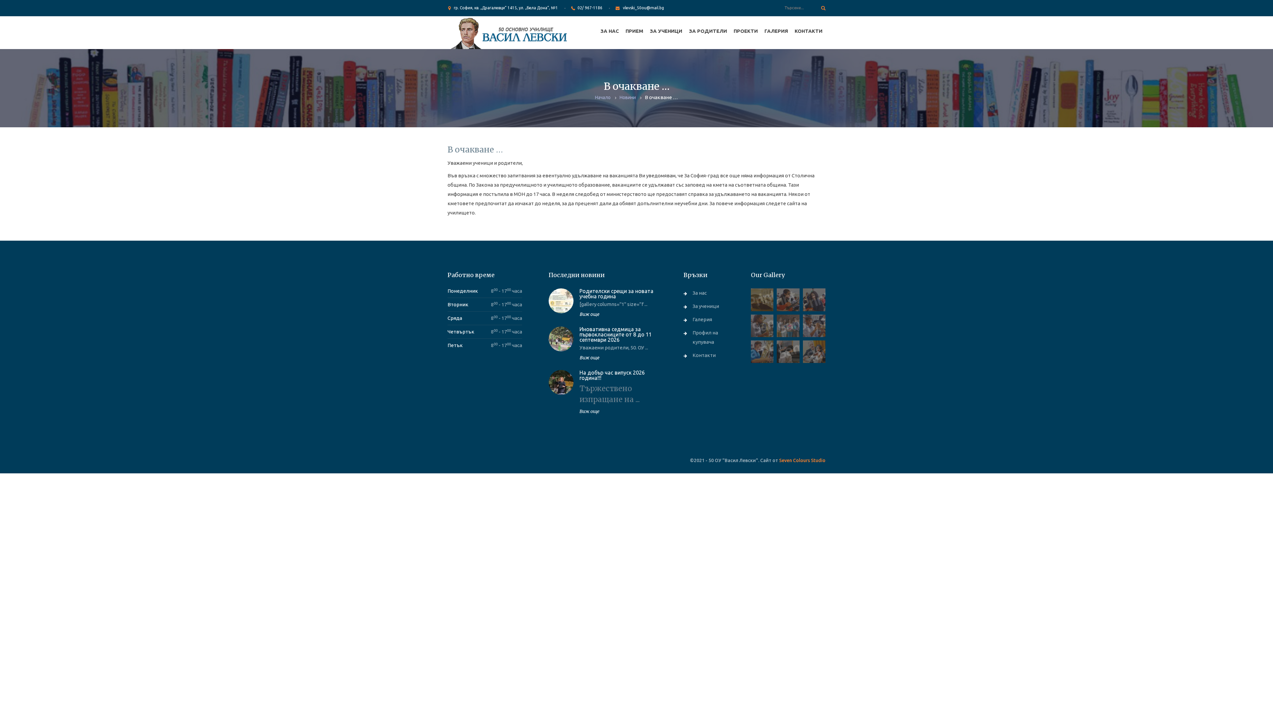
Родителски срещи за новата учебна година (616, 293)
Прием (634, 31)
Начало (603, 97)
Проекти (746, 31)
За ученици (666, 31)
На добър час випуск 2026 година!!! (612, 375)
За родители (708, 31)
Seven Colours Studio (802, 460)
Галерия (776, 31)
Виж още (589, 314)
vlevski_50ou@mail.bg (643, 8)
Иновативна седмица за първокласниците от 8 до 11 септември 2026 (615, 334)
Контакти (808, 31)
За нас (609, 31)
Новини (628, 97)
